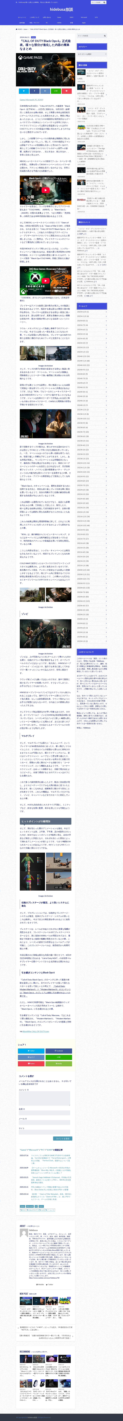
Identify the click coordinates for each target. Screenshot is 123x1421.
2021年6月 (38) (83, 543)
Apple (84, 22)
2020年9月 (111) (83, 583)
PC (47, 22)
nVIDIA (59, 22)
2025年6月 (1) (82, 330)
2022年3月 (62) (83, 503)
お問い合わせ (47, 17)
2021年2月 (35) (83, 561)
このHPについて (34, 17)
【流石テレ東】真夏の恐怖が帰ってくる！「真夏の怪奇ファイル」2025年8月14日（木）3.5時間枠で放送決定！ (91, 204)
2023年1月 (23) (83, 459)
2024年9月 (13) (83, 370)
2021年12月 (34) (83, 517)
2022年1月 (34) (83, 512)
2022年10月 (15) (83, 472)
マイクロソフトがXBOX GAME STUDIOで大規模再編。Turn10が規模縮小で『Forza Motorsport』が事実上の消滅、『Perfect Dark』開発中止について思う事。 (51, 1159)
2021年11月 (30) (83, 521)
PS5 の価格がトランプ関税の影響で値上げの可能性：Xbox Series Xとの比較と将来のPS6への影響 (49, 1188)
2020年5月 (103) (83, 601)
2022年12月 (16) (83, 463)
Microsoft (84, 17)
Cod (42, 1210)
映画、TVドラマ (34, 22)
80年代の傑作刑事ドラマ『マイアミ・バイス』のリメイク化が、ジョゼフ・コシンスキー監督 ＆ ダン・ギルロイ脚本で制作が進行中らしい (91, 187)
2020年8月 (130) (83, 588)
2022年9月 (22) (83, 476)
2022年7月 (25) (83, 485)
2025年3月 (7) (82, 343)
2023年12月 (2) (83, 410)
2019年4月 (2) (82, 637)
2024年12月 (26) (83, 356)
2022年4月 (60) (83, 499)
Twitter (50, 1284)
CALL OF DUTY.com (40, 1031)
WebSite (41, 1284)
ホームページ (22, 17)
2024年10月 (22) (83, 365)
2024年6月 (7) (82, 383)
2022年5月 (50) (83, 494)
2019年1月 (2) (82, 641)
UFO (96, 17)
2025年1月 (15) (83, 352)
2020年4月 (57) (83, 606)
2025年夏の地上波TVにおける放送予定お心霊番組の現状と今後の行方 (91, 172)
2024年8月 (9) (82, 374)
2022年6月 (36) (83, 490)
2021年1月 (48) (83, 566)
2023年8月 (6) (82, 427)
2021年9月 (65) (83, 530)
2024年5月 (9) (82, 387)
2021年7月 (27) (83, 539)
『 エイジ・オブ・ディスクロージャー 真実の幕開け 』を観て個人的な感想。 (90, 76)
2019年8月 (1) (82, 623)
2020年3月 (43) (83, 610)
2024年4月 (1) (82, 392)
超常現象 (22, 22)
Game (59, 17)
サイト (22, 1128)
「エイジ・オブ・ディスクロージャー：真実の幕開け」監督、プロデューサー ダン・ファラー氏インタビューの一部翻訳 (91, 114)
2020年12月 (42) (83, 570)
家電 (71, 22)
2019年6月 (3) (82, 628)
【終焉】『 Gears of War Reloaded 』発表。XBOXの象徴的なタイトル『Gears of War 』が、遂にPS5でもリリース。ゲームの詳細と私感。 (51, 1196)
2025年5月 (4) (82, 334)
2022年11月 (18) (83, 468)
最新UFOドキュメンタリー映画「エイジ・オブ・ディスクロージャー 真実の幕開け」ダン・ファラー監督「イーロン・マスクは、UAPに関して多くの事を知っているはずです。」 (91, 94)
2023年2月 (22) (83, 454)
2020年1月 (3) (82, 619)
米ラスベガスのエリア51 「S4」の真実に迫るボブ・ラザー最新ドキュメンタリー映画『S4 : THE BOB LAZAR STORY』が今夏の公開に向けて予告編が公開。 (91, 276)
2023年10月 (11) (83, 419)
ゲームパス (50, 1210)
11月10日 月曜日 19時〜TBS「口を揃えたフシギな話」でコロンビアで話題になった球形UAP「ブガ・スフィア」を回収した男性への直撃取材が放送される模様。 (91, 133)
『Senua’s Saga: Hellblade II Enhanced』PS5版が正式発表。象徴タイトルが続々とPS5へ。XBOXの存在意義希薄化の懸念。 (51, 1180)
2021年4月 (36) (83, 552)
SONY (71, 17)
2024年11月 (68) (83, 361)
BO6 (23, 1210)
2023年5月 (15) (83, 441)
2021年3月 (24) (83, 557)
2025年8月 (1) (82, 321)
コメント (24, 1090)
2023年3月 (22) (83, 450)
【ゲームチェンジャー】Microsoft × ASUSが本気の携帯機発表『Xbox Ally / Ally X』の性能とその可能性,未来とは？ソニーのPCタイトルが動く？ (51, 1170)
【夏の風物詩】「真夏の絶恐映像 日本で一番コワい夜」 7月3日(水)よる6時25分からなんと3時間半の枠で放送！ (45, 1337)
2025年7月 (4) (82, 325)
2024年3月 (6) (82, 396)
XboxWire (27, 1031)
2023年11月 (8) (83, 414)
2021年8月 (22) (83, 534)
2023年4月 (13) (83, 445)
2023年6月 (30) (83, 436)
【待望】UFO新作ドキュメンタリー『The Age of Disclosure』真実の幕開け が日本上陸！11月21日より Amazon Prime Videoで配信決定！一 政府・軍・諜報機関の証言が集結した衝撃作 (91, 155)
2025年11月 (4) (83, 316)
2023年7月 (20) (83, 432)
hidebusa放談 (61, 9)
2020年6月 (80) (83, 597)
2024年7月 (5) (82, 378)
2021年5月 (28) (83, 548)
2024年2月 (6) (82, 401)
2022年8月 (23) (83, 481)
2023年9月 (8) (82, 423)
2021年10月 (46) (83, 525)
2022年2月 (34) (83, 508)
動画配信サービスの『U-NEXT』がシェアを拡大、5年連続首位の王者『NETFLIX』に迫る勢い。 (46, 1328)
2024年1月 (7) (82, 405)
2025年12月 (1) (83, 312)
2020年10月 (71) (83, 579)
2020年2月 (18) (83, 614)
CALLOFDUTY (33, 1210)
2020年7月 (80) (83, 592)
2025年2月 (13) (83, 347)
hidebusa (33, 1230)
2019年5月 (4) (82, 632)
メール (23, 1118)
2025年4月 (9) (82, 338)
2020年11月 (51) (83, 574)
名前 (22, 1109)
